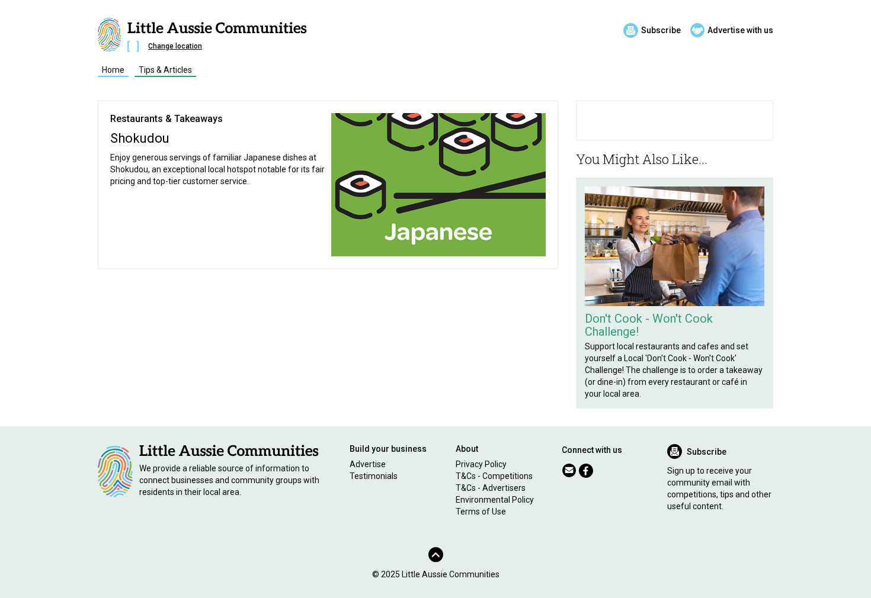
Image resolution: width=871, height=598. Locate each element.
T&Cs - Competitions (494, 476)
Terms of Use (481, 511)
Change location (175, 46)
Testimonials (374, 476)
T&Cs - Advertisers (491, 488)
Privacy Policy (481, 464)
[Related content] (674, 246)
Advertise (368, 464)
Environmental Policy (495, 499)
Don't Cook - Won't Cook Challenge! (649, 325)
